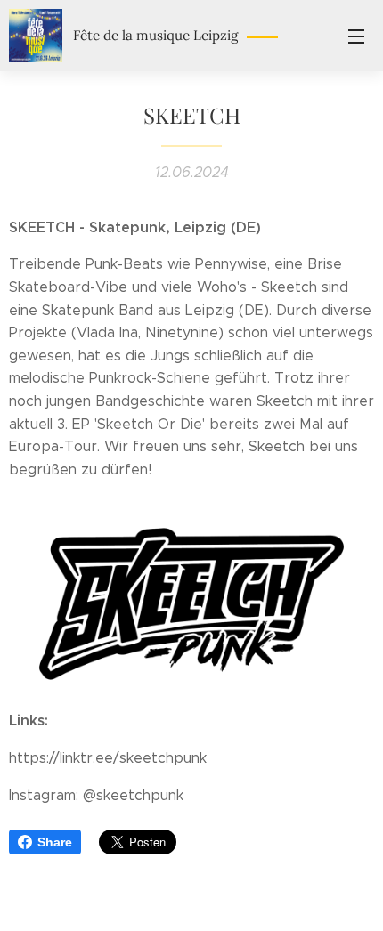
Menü (356, 35)
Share (54, 842)
